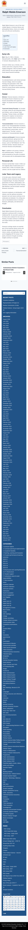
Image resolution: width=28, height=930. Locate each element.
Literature (5, 698)
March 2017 (6, 493)
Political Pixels (7, 736)
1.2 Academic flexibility (9, 551)
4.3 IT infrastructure (8, 572)
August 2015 (6, 525)
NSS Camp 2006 (7, 871)
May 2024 (5, 369)
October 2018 (6, 477)
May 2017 (5, 491)
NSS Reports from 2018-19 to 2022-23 (13, 876)
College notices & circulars (10, 620)
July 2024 (5, 365)
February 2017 (7, 496)
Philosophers (6, 241)
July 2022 (5, 411)
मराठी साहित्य (5, 822)
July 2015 (5, 527)
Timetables (6, 799)
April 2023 (6, 397)
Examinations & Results (9, 643)
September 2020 (7, 456)
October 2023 (7, 384)
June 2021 (6, 437)
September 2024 (7, 361)
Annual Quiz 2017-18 (8, 843)
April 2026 (6, 327)
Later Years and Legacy (10, 47)
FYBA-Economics (7, 649)
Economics (6, 635)
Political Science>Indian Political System (14, 740)
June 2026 (6, 323)
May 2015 (5, 531)
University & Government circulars (12, 809)
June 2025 (6, 344)
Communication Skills (9, 622)
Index (4, 862)
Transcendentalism (21, 249)
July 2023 (5, 390)
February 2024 (7, 376)
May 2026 (5, 325)
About (4, 582)
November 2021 (7, 428)
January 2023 (7, 401)
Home (4, 859)
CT (4, 626)
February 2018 (7, 483)
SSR (4, 782)
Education (6, 41)
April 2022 (6, 418)
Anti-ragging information (9, 312)
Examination (6, 641)
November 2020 (7, 451)
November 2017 (7, 485)
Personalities (6, 731)
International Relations (9, 681)
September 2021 (7, 430)
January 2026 (7, 334)
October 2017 (6, 487)
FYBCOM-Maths (7, 654)
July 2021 (5, 435)
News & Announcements (9, 715)
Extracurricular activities (9, 645)
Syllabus (5, 797)
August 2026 (6, 319)
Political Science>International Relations (14, 746)
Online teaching (7, 729)
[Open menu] (24, 3)
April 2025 (6, 348)
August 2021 (6, 432)
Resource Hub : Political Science (14, 9)
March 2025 (6, 350)
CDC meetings (7, 614)
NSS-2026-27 (7, 721)
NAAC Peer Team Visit (9, 710)
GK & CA (5, 658)
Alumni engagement (8, 595)
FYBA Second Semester (9, 647)
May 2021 (5, 439)
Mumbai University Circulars (10, 706)
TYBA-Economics (7, 805)
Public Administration (9, 757)
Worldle (5, 820)
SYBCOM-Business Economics (11, 794)
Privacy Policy (6, 880)
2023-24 (5, 565)
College (5, 616)
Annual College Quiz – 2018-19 (11, 841)
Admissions (6, 590)
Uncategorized (7, 807)
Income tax (6, 670)
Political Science (7, 738)
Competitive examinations (10, 624)
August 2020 (6, 458)
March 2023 (6, 399)
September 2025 (7, 340)
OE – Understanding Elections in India (13, 725)
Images (5, 668)
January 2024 (7, 378)
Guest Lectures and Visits (10, 664)
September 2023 (7, 386)
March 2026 (6, 329)
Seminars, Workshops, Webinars (12, 778)
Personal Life (7, 45)
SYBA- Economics (8, 792)
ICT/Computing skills (8, 666)
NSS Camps (6, 873)
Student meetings (8, 788)
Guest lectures (7, 662)
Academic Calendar (8, 584)
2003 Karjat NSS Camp (10, 831)
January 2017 (6, 498)
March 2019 (6, 470)
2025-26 (5, 567)
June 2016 (6, 510)
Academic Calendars (8, 586)
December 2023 (7, 380)
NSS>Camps (6, 723)
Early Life (6, 39)
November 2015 (7, 519)
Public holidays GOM (8, 761)
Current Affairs (7, 628)
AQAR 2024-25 (7, 603)
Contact (5, 850)
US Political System (8, 813)
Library (5, 696)
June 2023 (6, 393)
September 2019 (7, 462)
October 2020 (7, 454)
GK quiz (5, 857)
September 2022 (7, 409)
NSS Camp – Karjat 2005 (11, 833)
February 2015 (7, 538)
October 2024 (7, 359)
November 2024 (7, 357)
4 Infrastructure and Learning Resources (14, 569)
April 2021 (5, 441)
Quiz (4, 769)
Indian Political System (9, 675)
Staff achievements (8, 786)
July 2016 (5, 508)
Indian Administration (9, 672)
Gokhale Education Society (10, 660)
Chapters (5, 848)
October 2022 (7, 407)
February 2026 (7, 332)
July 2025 (5, 342)
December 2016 (7, 500)
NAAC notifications (8, 708)
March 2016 (6, 512)
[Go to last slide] (4, 272)
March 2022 (6, 420)
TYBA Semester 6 (8, 803)
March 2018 (6, 481)
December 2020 (7, 449)
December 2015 (7, 517)
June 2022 (6, 414)
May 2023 (5, 395)
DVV (4, 630)
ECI (4, 633)
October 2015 (6, 521)
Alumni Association (8, 593)
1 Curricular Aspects (8, 546)
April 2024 (6, 372)
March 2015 (6, 536)
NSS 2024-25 (6, 719)
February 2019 (7, 472)
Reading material (7, 771)
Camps (5, 612)
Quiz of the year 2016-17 (10, 883)
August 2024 (6, 363)
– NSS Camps (6, 829)
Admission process (8, 588)
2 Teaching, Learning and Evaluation (13, 553)
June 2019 (6, 466)
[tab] (11, 281)
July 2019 (5, 464)
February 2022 (7, 422)
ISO (4, 689)
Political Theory (7, 748)
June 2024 (6, 367)
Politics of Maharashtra (9, 750)
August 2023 (6, 388)
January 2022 (6, 424)
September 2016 (7, 504)
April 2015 (5, 533)
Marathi (5, 700)
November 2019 (7, 460)
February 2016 (7, 514)
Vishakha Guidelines (8, 300)
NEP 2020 (5, 712)
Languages (6, 691)
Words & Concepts (8, 818)
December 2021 (7, 426)
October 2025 (7, 338)
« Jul (4, 913)
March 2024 (6, 374)
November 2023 (7, 382)
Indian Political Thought (9, 679)
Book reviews (6, 609)
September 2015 (7, 523)
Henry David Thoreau (5, 250)
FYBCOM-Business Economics (11, 651)
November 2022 (7, 405)
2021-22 (5, 561)
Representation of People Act (11, 303)
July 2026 (5, 321)
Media (4, 702)
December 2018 (7, 475)
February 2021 (7, 445)
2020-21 (5, 559)
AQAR (4, 599)
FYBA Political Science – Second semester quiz (12, 854)
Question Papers (7, 767)
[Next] (24, 272)
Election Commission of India (11, 305)
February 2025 (7, 353)
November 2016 (7, 502)
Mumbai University (8, 704)
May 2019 (5, 468)
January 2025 (6, 355)
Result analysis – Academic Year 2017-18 (13, 886)
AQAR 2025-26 (7, 605)
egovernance (6, 637)
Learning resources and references (12, 694)
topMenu (5, 801)
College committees (8, 618)
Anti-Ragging (6, 597)
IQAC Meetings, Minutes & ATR (11, 687)
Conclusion (7, 48)
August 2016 (6, 506)
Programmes (6, 754)
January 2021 (6, 447)
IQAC (4, 685)
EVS (4, 639)
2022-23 (5, 563)
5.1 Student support (8, 574)
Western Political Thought (10, 815)
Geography (6, 656)
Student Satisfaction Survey (10, 790)
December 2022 (7, 403)
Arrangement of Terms (9, 607)
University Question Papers (10, 811)
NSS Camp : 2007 (9, 836)
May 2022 (5, 416)
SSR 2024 (5, 784)
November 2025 (7, 336)
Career (5, 43)
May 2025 (5, 346)
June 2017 (6, 489)
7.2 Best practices (8, 580)
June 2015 (6, 529)
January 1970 (6, 540)
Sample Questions (8, 889)
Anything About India (8, 845)
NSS (4, 717)
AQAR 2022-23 (7, 601)
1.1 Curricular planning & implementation (14, 548)
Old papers (6, 727)
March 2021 (6, 443)
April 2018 (5, 479)
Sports (5, 780)
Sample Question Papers (9, 776)
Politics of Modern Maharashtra (11, 752)
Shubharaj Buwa (8, 272)
